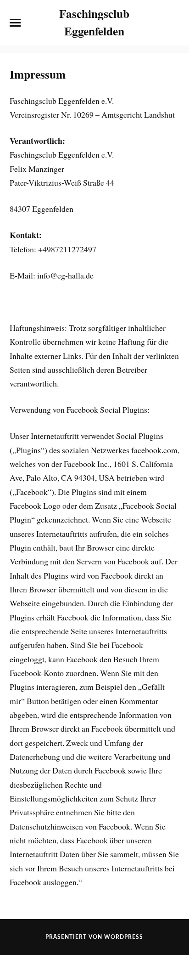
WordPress (123, 937)
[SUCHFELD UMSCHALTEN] (173, 23)
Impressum (38, 74)
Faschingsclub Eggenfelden (94, 22)
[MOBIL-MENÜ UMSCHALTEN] (15, 23)
